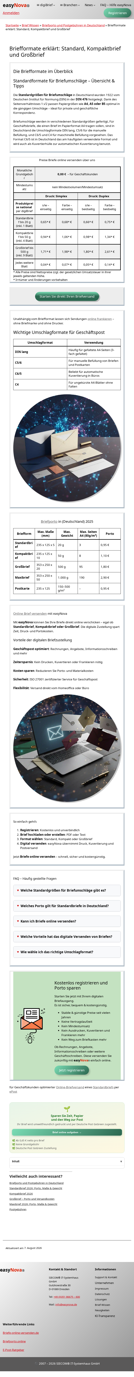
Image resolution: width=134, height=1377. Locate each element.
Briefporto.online (14, 1341)
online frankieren (100, 319)
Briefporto (49, 521)
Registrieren (117, 13)
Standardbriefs (103, 1087)
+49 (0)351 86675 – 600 (67, 1297)
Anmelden (11, 12)
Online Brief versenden (30, 613)
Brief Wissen (30, 25)
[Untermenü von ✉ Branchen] (79, 5)
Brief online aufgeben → (67, 1132)
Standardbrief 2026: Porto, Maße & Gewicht (35, 1188)
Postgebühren (17, 1209)
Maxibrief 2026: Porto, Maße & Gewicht (33, 1204)
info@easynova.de (66, 1304)
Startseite (12, 25)
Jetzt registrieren (71, 1070)
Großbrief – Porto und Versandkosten (31, 1199)
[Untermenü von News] (94, 5)
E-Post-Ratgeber (13, 1350)
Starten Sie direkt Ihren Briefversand (67, 296)
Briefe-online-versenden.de (21, 1333)
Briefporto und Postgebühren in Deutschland (73, 25)
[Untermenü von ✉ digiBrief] (54, 5)
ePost (13, 1092)
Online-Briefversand (70, 1087)
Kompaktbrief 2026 (21, 1193)
